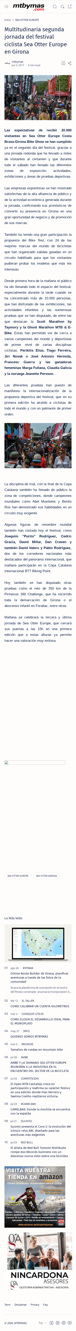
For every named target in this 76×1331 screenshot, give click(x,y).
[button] (51, 1323)
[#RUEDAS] (27, 1044)
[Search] (54, 6)
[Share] (69, 63)
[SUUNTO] (26, 1121)
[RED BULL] (27, 1142)
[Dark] (62, 6)
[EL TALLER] (28, 1000)
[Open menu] (6, 6)
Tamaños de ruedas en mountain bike (37, 1049)
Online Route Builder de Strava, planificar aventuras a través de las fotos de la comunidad (40, 978)
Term (7, 1304)
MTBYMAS (20, 1323)
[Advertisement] (38, 730)
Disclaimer (20, 1304)
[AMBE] (24, 1057)
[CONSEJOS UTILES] (32, 1013)
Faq (45, 1304)
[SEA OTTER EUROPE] (17, 875)
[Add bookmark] (63, 63)
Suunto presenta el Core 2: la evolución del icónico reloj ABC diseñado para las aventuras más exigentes (41, 1131)
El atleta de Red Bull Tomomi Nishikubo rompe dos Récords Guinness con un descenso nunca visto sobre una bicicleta (39, 1152)
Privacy (35, 1304)
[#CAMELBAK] (28, 1104)
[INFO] (26, 1031)
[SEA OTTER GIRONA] (46, 875)
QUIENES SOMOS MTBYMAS (29, 1036)
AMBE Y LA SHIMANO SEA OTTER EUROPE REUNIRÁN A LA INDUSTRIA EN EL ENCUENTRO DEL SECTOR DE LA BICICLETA (40, 1067)
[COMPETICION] (30, 1078)
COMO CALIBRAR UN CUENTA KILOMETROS (40, 1006)
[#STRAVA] (28, 968)
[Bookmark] (69, 6)
